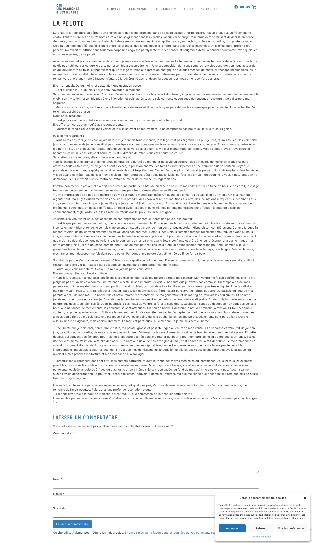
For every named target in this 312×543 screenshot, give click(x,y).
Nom (57, 479)
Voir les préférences (291, 528)
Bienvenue (114, 9)
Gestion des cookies (261, 536)
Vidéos (188, 9)
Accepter (232, 528)
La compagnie (139, 9)
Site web (59, 508)
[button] (305, 498)
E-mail (58, 493)
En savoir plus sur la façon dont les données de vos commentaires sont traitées (179, 532)
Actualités (209, 9)
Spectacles (164, 9)
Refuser (261, 528)
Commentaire (63, 433)
